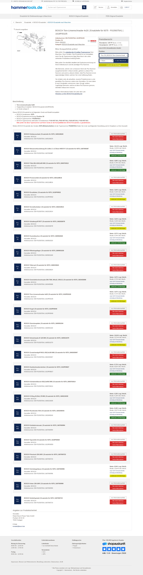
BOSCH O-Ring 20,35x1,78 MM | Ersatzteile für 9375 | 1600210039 (46, 396)
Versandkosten (86, 568)
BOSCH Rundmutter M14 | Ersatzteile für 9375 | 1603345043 (44, 411)
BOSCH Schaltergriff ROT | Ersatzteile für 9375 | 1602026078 (44, 221)
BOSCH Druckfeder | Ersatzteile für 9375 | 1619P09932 (42, 192)
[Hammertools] (28, 7)
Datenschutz (55, 562)
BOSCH (62, 42)
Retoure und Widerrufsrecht (27, 562)
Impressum (14, 562)
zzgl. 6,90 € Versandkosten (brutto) (110, 48)
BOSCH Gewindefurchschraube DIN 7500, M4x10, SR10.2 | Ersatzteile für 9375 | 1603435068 (55, 280)
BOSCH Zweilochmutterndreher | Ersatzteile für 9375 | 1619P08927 (46, 367)
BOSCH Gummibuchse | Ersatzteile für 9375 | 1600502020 (43, 236)
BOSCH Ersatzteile (39, 22)
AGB (61, 562)
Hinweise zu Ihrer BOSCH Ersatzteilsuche (68, 94)
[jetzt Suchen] (84, 7)
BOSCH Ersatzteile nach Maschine (59, 22)
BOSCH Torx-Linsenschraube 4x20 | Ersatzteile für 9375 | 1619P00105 (47, 294)
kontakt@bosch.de (19, 526)
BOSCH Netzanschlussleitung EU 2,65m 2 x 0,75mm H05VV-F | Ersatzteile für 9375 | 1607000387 (56, 148)
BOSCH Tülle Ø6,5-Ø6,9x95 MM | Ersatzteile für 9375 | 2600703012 (46, 163)
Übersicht (18, 22)
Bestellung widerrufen (43, 562)
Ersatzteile (27, 22)
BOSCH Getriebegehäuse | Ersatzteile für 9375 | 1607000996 (44, 469)
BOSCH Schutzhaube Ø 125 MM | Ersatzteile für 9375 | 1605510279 (46, 338)
